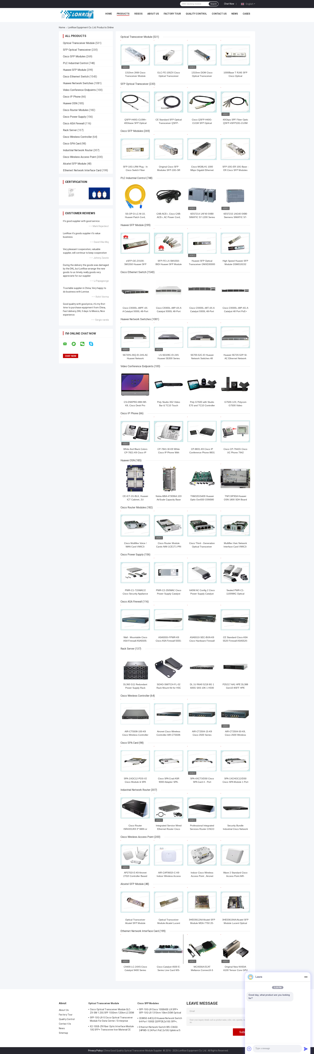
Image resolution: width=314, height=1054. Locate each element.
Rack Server (70, 130)
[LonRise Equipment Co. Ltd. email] (67, 344)
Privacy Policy (95, 1050)
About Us (153, 13)
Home (108, 13)
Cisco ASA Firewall (73, 123)
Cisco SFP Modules (74, 56)
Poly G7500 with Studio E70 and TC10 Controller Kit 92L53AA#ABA (202, 405)
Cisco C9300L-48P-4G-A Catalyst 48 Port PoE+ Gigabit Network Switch (235, 311)
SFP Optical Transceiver (77, 49)
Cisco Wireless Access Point (79, 157)
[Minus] (306, 977)
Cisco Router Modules (75, 110)
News (234, 13)
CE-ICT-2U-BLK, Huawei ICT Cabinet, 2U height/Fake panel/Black (135, 499)
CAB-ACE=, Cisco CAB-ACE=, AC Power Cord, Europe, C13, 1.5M (169, 217)
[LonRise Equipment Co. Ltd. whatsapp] (76, 344)
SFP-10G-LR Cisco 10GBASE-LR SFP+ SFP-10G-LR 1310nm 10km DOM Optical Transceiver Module (160, 1011)
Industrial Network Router (78, 150)
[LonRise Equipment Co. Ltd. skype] (93, 344)
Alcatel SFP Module (74, 163)
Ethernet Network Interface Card (82, 170)
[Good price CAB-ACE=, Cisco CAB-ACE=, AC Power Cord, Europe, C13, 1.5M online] (168, 196)
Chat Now (229, 3)
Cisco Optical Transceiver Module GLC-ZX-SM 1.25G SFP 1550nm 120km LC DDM (112, 1011)
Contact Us (219, 13)
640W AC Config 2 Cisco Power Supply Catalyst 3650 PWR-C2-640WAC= (202, 593)
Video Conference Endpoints (79, 90)
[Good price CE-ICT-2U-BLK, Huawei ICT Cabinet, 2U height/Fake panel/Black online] (135, 478)
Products (123, 13)
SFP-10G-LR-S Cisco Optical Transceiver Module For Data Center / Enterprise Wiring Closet (111, 1019)
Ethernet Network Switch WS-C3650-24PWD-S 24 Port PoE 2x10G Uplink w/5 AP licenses (160, 1029)
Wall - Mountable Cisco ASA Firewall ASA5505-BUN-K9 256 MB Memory (135, 640)
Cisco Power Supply (74, 116)
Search (213, 4)
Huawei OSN (70, 103)
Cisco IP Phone (72, 96)
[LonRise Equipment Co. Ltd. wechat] (84, 344)
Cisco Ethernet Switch (76, 76)
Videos (138, 13)
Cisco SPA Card (72, 143)
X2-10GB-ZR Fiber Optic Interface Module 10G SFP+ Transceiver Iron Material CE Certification (112, 1028)
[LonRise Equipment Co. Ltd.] (77, 14)
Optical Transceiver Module (79, 43)
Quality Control (196, 13)
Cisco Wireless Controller (77, 136)
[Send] (305, 1048)
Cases (246, 13)
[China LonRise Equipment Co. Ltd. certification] (72, 193)
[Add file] (249, 1048)
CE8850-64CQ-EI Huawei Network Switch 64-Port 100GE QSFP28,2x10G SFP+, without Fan (160, 1020)
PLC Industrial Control (75, 63)
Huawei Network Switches (78, 83)
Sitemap (63, 1033)
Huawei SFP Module (74, 69)
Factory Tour (172, 13)
